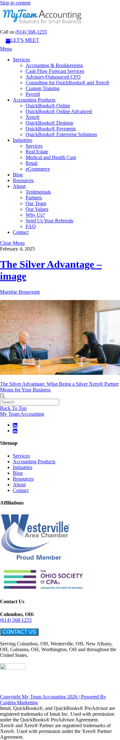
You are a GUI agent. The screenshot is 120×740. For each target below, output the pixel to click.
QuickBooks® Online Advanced (59, 111)
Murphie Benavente (20, 292)
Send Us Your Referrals (49, 220)
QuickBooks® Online (48, 105)
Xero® (33, 117)
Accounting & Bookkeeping (54, 65)
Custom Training (43, 88)
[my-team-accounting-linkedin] (15, 425)
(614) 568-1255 (31, 32)
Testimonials (38, 192)
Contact (20, 232)
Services (21, 59)
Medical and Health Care (51, 157)
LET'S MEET (24, 40)
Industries (22, 140)
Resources (23, 180)
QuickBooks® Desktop (49, 123)
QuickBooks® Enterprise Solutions (61, 134)
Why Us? (35, 215)
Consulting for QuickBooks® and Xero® (67, 82)
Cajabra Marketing (19, 702)
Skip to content (15, 2)
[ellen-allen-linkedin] (15, 430)
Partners (34, 197)
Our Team (36, 203)
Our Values (37, 209)
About (19, 186)
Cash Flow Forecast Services (55, 71)
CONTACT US (19, 632)
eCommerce (38, 169)
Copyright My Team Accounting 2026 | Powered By (53, 696)
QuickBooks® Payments (51, 128)
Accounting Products (34, 100)
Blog (18, 174)
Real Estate (37, 151)
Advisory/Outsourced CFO (53, 77)
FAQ (31, 226)
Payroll (33, 94)
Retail (31, 163)
